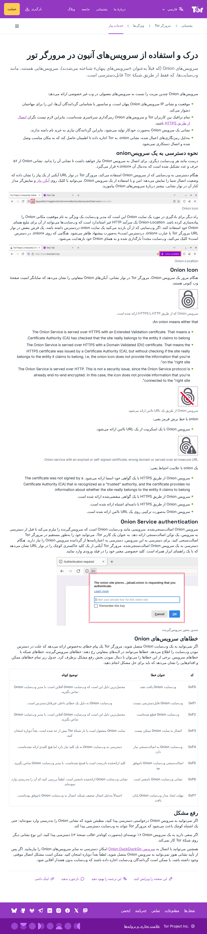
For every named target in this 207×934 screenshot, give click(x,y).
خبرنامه (141, 910)
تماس (155, 910)
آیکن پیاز (43, 180)
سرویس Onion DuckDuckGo (131, 849)
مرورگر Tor (163, 25)
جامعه (85, 9)
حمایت (11, 9)
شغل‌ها (189, 910)
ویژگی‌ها (138, 25)
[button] (153, 878)
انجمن (125, 910)
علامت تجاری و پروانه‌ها (142, 926)
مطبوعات (172, 910)
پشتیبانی (101, 9)
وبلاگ (71, 9)
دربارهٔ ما (120, 9)
